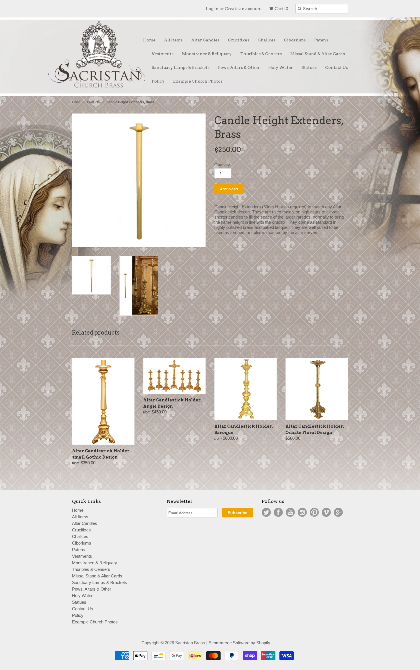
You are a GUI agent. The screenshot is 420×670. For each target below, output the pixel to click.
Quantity (222, 164)
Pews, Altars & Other (239, 67)
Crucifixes (238, 40)
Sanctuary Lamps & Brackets (180, 67)
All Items (173, 40)
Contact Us (336, 67)
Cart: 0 (281, 8)
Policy (158, 81)
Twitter (266, 512)
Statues (309, 67)
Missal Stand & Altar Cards (317, 53)
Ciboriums (295, 40)
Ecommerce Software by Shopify (239, 642)
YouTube (290, 512)
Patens (321, 40)
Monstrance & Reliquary (207, 53)
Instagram (302, 512)
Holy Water (280, 67)
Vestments (162, 53)
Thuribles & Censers (261, 53)
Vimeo (326, 512)
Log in (212, 8)
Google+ (338, 512)
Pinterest (314, 512)
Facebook (278, 512)
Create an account (243, 8)
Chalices (266, 40)
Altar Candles (205, 40)
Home (149, 40)
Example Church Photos (198, 81)
